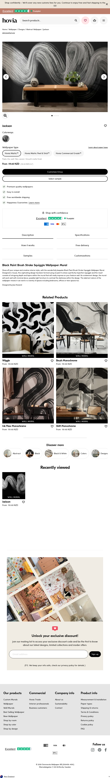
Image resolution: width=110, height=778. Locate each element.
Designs (21, 29)
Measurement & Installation (93, 699)
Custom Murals (10, 699)
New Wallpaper (10, 716)
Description (28, 234)
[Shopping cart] (95, 20)
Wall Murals (8, 707)
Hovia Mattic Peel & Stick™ (37, 153)
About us (59, 699)
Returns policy (87, 720)
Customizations (82, 255)
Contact (58, 707)
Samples (27, 255)
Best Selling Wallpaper (13, 712)
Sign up (95, 654)
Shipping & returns (89, 707)
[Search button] (75, 20)
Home (4, 29)
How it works (28, 245)
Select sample (55, 178)
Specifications (82, 234)
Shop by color (9, 724)
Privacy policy (87, 716)
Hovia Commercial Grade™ (68, 153)
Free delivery (82, 245)
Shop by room (9, 720)
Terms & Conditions (90, 712)
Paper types (86, 703)
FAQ (83, 728)
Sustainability (61, 703)
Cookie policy (87, 724)
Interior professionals (39, 703)
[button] (85, 20)
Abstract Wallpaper (33, 29)
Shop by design (10, 728)
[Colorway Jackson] (5, 138)
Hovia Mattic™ (11, 153)
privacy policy (67, 665)
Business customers (38, 707)
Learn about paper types (98, 147)
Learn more (34, 202)
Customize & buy (55, 171)
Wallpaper (13, 29)
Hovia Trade (35, 699)
